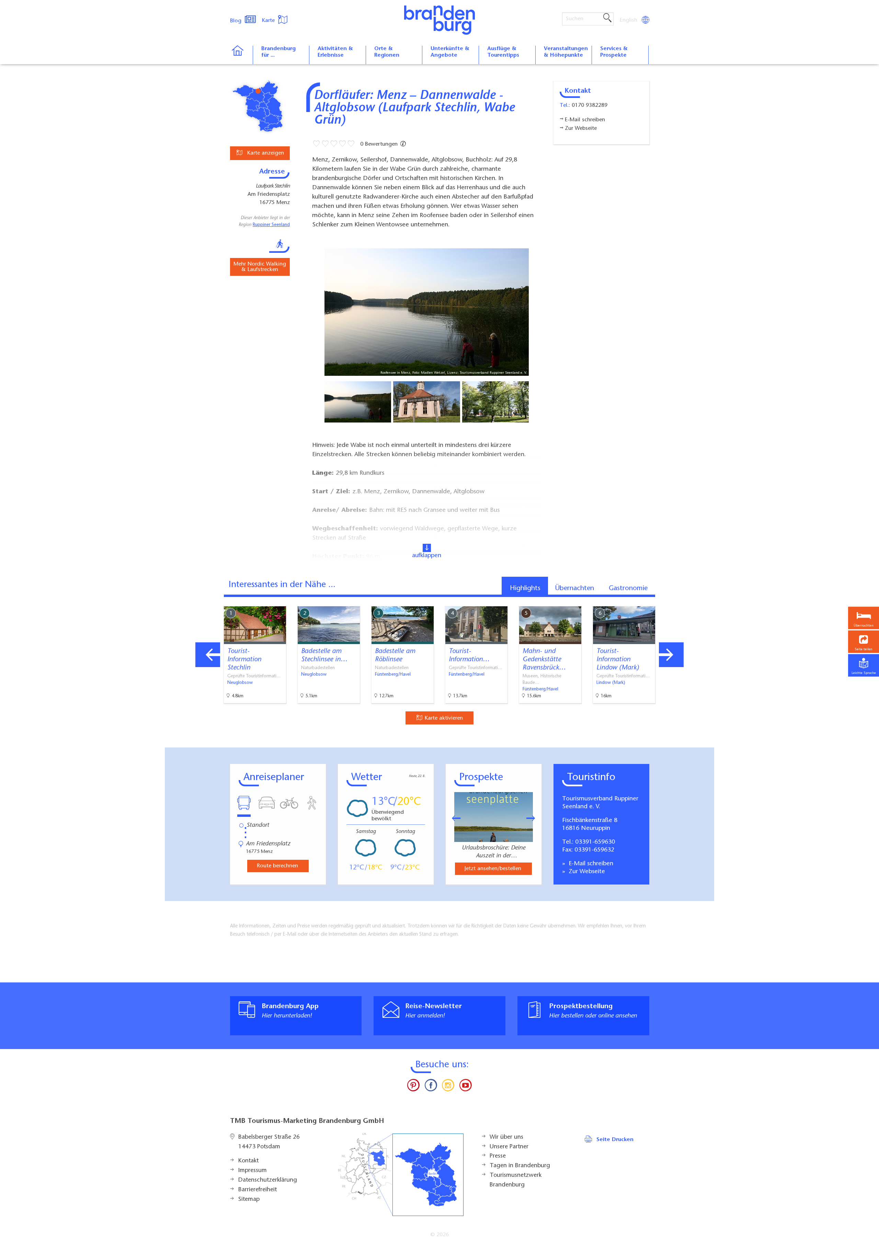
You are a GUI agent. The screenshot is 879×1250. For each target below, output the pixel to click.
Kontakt (248, 1161)
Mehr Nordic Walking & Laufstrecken (259, 266)
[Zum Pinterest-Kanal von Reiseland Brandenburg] (413, 1087)
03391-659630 (595, 842)
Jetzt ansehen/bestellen (493, 868)
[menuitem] (629, 20)
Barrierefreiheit (257, 1190)
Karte (269, 20)
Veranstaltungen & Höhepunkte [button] (566, 52)
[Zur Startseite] (241, 55)
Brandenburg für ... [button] (278, 52)
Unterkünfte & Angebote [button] (450, 52)
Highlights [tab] (525, 588)
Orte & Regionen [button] (386, 52)
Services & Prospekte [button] (614, 52)
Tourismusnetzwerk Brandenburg (515, 1180)
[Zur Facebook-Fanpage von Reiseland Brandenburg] (431, 1087)
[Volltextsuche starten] (607, 18)
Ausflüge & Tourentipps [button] (503, 52)
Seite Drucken (614, 1139)
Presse (498, 1156)
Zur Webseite (586, 872)
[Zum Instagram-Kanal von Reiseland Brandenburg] (448, 1087)
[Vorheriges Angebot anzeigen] (207, 654)
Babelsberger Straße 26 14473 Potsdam (269, 1142)
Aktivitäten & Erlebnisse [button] (335, 52)
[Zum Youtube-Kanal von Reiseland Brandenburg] (465, 1087)
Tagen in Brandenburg (520, 1166)
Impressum (252, 1171)
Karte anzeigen (265, 153)
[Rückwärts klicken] (452, 818)
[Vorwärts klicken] (534, 818)
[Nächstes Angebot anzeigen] (671, 654)
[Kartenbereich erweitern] (707, 601)
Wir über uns (506, 1137)
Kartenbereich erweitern (674, 600)
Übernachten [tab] (574, 588)
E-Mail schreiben (590, 864)
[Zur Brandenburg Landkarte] (401, 1174)
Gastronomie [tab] (628, 588)
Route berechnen (277, 866)
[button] (863, 641)
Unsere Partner (509, 1147)
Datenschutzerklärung (267, 1180)
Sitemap (249, 1199)
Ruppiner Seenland (271, 225)
